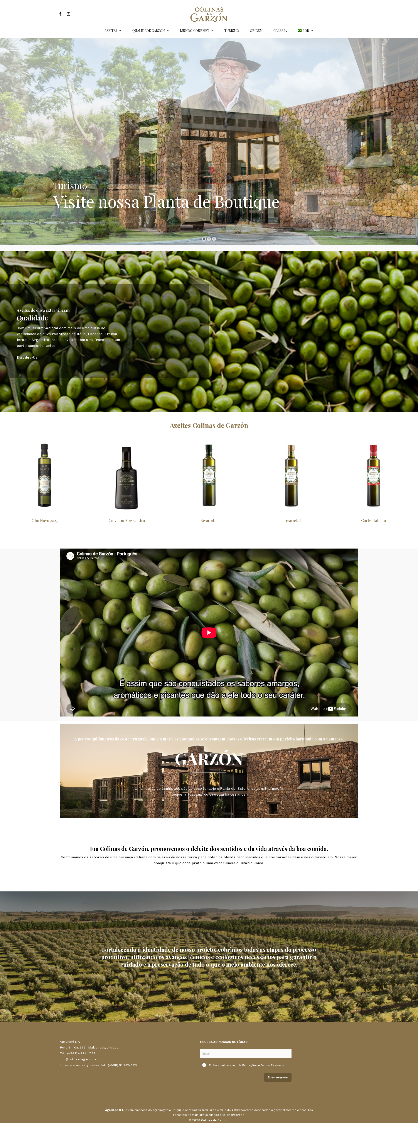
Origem (256, 30)
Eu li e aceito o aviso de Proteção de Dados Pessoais (246, 1065)
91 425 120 (128, 1065)
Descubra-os (27, 357)
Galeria (280, 30)
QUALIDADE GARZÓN (148, 30)
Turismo (231, 30)
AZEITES (110, 30)
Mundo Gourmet (194, 30)
